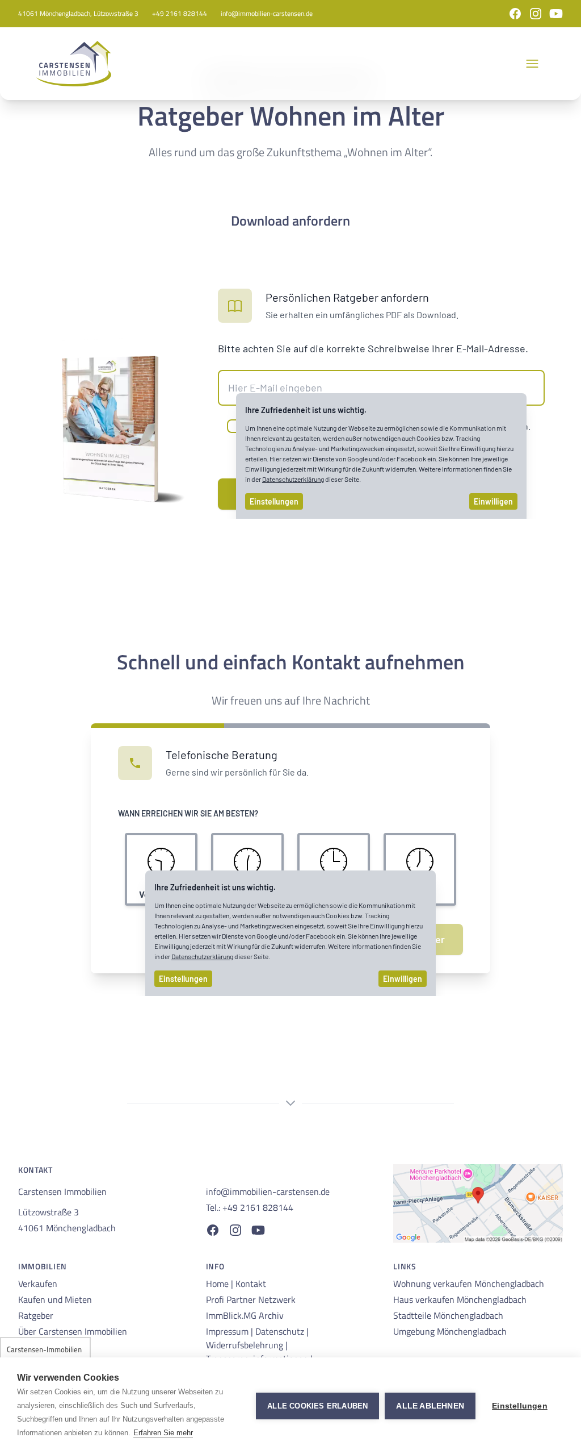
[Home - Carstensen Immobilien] (73, 63)
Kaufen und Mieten (55, 1299)
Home (218, 1283)
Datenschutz (280, 1331)
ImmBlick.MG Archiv (245, 1315)
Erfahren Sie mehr (163, 1432)
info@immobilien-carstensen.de (267, 13)
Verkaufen (37, 1283)
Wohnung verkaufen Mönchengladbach (468, 1283)
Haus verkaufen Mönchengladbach (460, 1299)
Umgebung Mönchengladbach (450, 1331)
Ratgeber (35, 1315)
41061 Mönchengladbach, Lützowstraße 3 (78, 13)
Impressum (228, 1331)
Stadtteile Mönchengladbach (448, 1315)
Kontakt (250, 1283)
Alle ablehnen (430, 1406)
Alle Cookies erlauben (317, 1406)
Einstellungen (520, 1406)
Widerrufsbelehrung (245, 1345)
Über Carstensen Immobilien (72, 1331)
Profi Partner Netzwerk (251, 1299)
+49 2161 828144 (179, 13)
